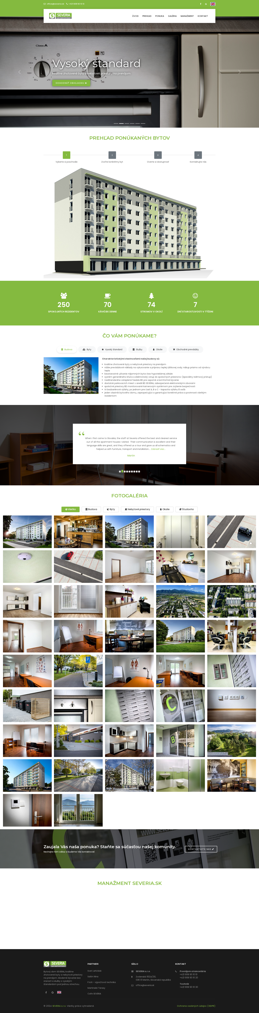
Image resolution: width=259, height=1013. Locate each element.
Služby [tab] (138, 349)
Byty (112, 509)
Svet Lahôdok (94, 970)
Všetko (71, 509)
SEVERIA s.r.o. (59, 1005)
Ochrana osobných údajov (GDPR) (196, 1005)
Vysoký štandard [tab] (113, 349)
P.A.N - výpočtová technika (102, 982)
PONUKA (159, 16)
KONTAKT (203, 16)
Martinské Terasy (96, 987)
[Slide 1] (116, 123)
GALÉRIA (172, 16)
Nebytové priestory (138, 509)
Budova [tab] (68, 349)
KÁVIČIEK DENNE (107, 311)
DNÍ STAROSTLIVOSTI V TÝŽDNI (195, 311)
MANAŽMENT (187, 16)
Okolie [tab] (158, 349)
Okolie (166, 509)
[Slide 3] (127, 123)
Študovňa (188, 509)
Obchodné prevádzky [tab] (187, 349)
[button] (120, 471)
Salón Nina (93, 976)
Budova (92, 509)
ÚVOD (135, 16)
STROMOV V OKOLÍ (151, 311)
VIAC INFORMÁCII (66, 83)
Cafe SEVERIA (94, 993)
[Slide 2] (121, 123)
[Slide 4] (132, 123)
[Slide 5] (137, 123)
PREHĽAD (146, 16)
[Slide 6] (143, 123)
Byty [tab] (88, 349)
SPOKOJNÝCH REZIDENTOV (63, 311)
